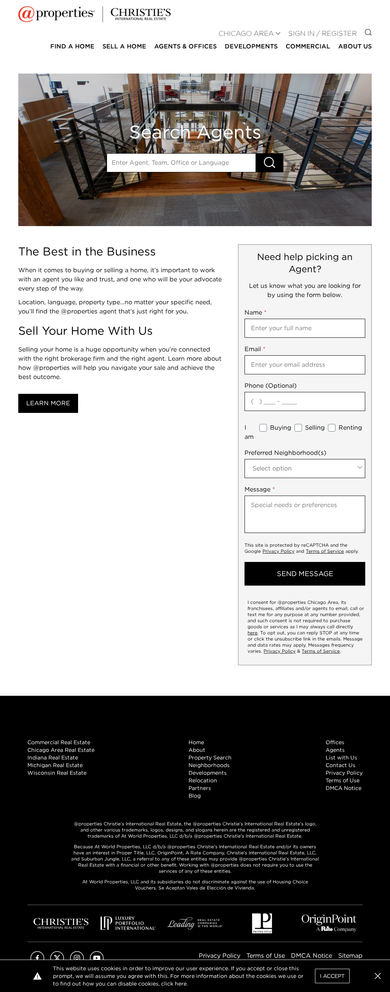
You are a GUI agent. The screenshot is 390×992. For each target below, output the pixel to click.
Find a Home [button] (72, 46)
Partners (200, 788)
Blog (195, 796)
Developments (251, 46)
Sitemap (350, 955)
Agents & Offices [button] (185, 46)
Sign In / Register (322, 33)
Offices (335, 742)
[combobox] (305, 468)
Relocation (203, 780)
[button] (378, 976)
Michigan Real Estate (55, 765)
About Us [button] (355, 46)
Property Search (210, 757)
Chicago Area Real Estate (60, 750)
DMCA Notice (343, 788)
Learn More (48, 403)
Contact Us (340, 765)
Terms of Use (343, 780)
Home (196, 742)
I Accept (332, 976)
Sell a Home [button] (124, 46)
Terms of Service (325, 551)
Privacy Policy (278, 551)
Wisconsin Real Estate (56, 773)
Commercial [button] (308, 46)
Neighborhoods (209, 765)
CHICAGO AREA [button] (246, 33)
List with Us (341, 757)
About (197, 750)
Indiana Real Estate (52, 757)
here (252, 633)
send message (305, 574)
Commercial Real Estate (58, 742)
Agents (335, 750)
